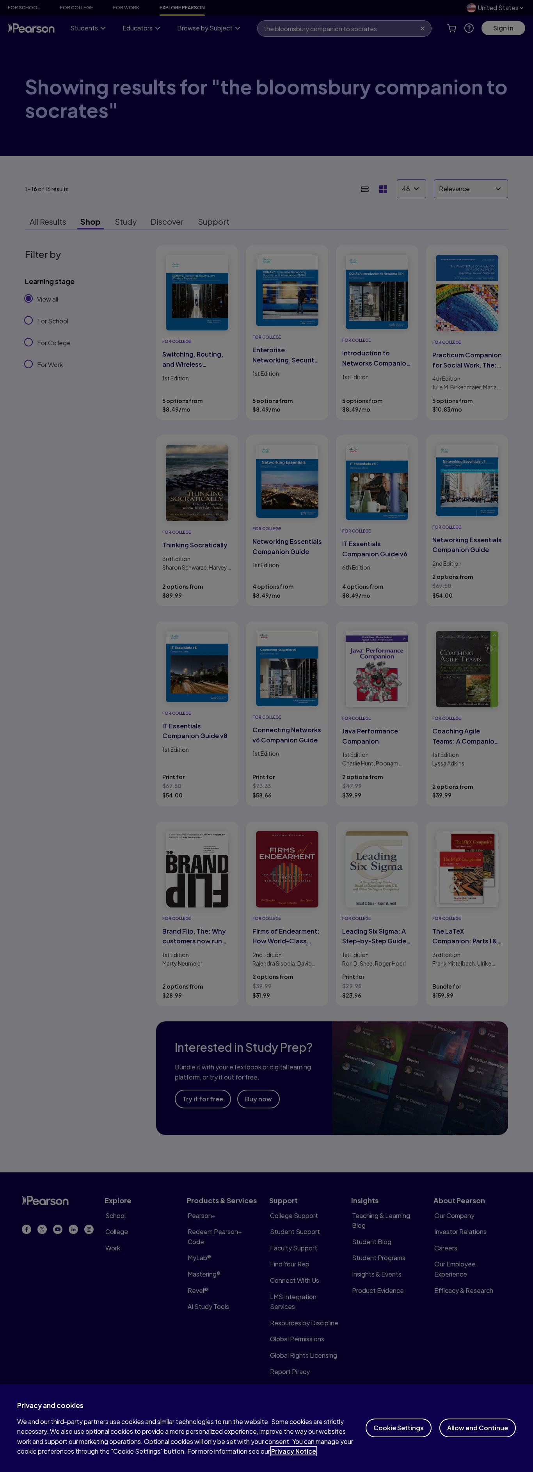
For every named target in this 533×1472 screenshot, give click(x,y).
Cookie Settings (398, 1428)
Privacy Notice (293, 1451)
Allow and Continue (477, 1428)
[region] (266, 1428)
